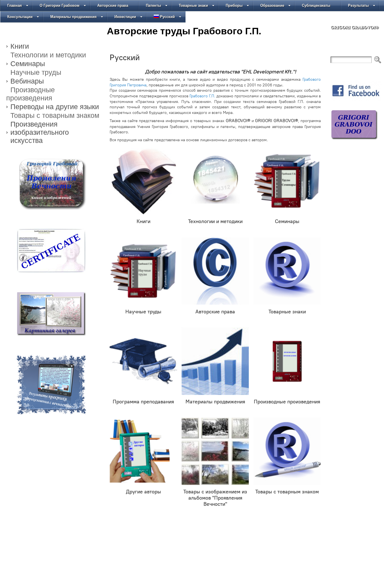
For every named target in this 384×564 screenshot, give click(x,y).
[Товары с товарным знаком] (287, 451)
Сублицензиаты (316, 5)
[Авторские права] (215, 271)
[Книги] (143, 181)
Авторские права (112, 5)
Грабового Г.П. (202, 96)
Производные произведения (30, 94)
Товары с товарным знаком (54, 115)
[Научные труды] (143, 271)
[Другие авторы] (143, 451)
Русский (167, 17)
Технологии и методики (48, 55)
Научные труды (35, 72)
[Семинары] (287, 181)
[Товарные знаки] (287, 271)
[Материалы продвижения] (215, 361)
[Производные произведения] (287, 361)
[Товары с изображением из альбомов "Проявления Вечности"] (215, 451)
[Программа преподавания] (143, 361)
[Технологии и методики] (215, 181)
